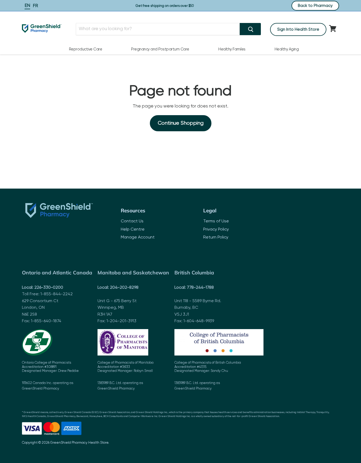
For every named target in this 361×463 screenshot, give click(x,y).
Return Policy (215, 237)
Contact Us (132, 221)
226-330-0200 (48, 288)
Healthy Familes (232, 49)
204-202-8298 (124, 288)
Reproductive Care (85, 49)
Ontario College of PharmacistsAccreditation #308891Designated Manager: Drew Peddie (50, 375)
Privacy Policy (216, 229)
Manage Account (138, 237)
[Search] (250, 29)
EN (27, 5)
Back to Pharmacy (315, 6)
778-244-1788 (200, 288)
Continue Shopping (180, 123)
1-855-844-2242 (56, 294)
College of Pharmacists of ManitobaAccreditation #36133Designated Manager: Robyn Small (126, 375)
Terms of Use (216, 221)
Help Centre (133, 229)
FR (35, 6)
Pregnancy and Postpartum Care (160, 49)
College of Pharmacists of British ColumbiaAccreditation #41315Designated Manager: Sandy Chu (207, 375)
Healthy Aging (287, 49)
